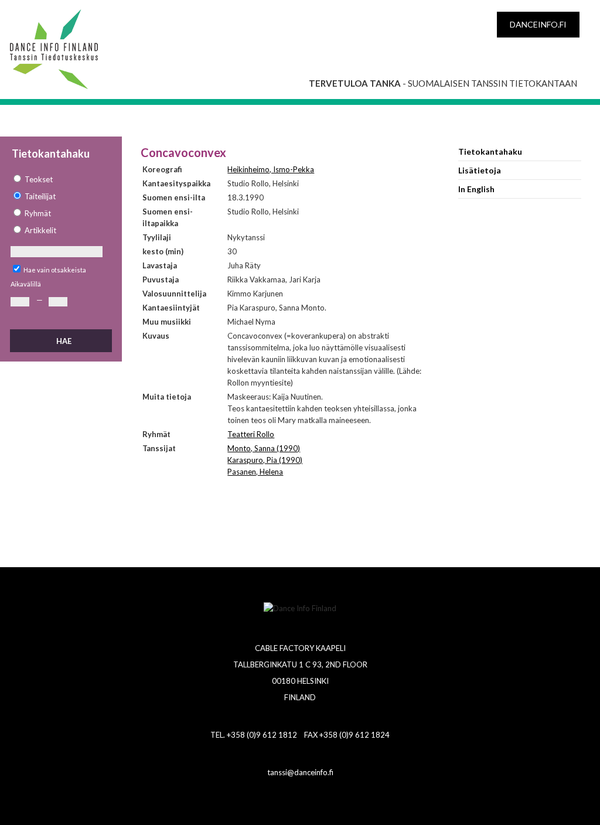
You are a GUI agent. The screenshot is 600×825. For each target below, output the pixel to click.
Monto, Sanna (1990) (263, 448)
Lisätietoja (479, 170)
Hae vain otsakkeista (54, 270)
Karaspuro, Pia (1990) (264, 460)
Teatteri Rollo (250, 434)
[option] (60, 179)
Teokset (39, 179)
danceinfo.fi (538, 24)
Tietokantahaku (490, 151)
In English (476, 189)
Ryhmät (38, 213)
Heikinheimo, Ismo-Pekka (270, 169)
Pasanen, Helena (255, 471)
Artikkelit (40, 230)
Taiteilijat (40, 196)
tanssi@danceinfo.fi (300, 772)
